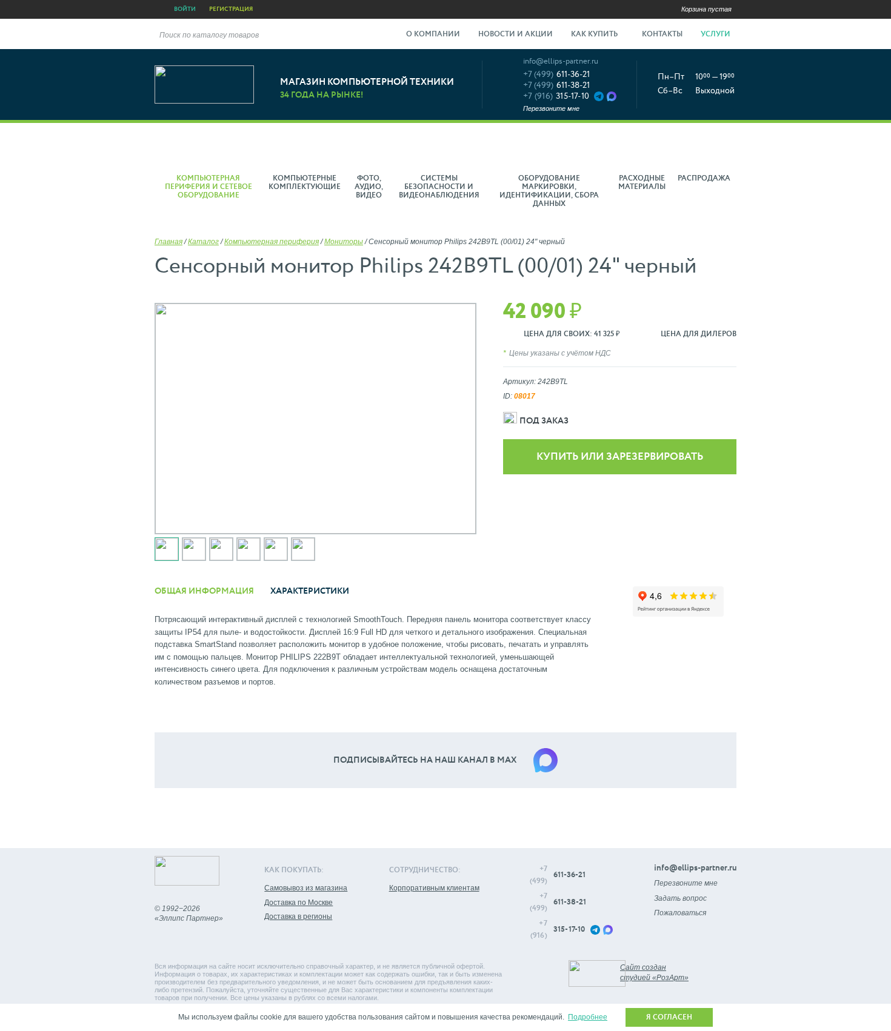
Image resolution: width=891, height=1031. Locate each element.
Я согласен (669, 1017)
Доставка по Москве (298, 902)
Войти (185, 9)
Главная (168, 241)
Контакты (662, 34)
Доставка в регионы (298, 916)
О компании (433, 34)
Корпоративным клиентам (434, 888)
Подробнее (587, 1017)
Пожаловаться (680, 913)
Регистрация (231, 9)
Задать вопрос (680, 898)
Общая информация (204, 591)
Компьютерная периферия (271, 241)
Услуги (716, 34)
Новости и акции (515, 34)
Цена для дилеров (698, 334)
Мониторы (343, 241)
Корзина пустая (706, 9)
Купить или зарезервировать (619, 457)
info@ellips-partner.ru (560, 61)
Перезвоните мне (551, 108)
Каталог (203, 241)
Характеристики (309, 591)
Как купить (595, 34)
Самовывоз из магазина (305, 888)
